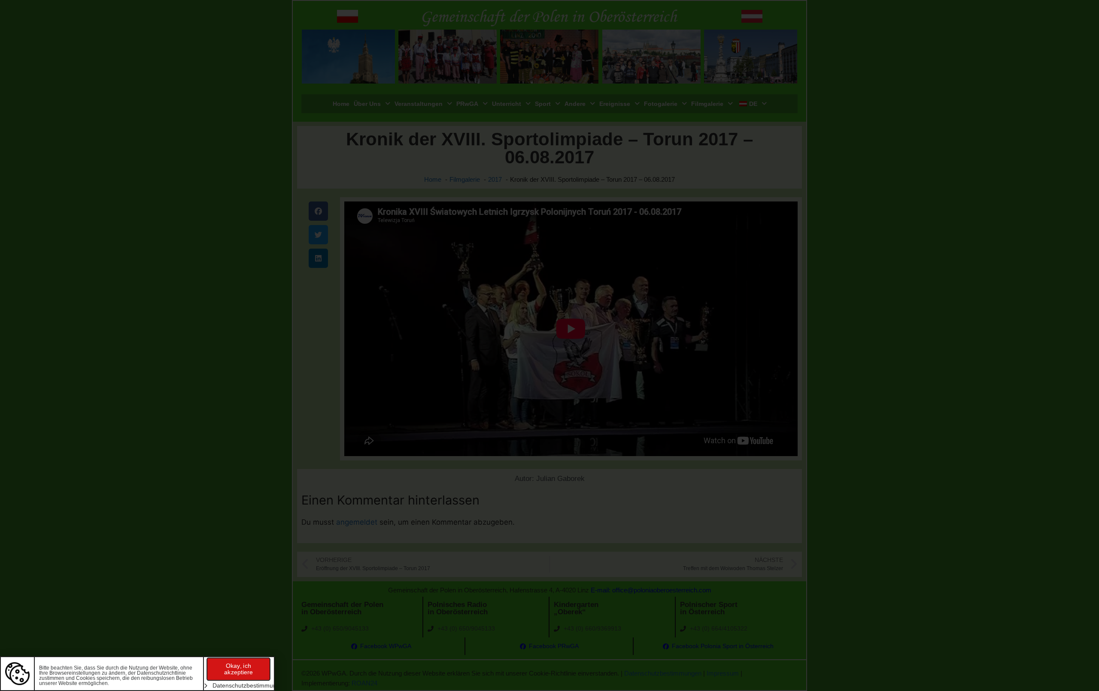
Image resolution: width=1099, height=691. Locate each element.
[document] (549, 345)
